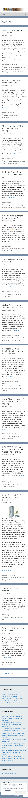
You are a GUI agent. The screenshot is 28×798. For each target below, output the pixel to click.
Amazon (6, 248)
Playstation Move (9, 251)
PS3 (11, 340)
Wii (7, 580)
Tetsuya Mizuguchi (8, 163)
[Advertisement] (15, 3)
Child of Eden (8, 161)
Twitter (20, 388)
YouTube (22, 207)
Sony (17, 207)
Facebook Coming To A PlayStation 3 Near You (12, 350)
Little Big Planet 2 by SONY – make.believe (12, 173)
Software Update (7, 388)
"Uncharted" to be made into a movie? (13, 629)
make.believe (11, 207)
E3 (9, 617)
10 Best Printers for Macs (9, 694)
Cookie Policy (8, 790)
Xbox (13, 159)
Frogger (13, 69)
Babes (6, 617)
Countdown (20, 67)
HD (21, 161)
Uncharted (17, 340)
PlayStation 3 (11, 294)
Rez (23, 161)
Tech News (15, 292)
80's (5, 67)
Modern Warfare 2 (18, 338)
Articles (6, 112)
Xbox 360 (5, 390)
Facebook (14, 205)
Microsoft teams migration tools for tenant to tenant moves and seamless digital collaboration (13, 758)
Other (6, 662)
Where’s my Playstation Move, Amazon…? (12, 217)
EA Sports (7, 484)
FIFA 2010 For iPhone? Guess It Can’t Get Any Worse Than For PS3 (12, 449)
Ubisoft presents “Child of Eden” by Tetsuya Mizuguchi (12, 128)
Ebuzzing (16, 161)
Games (19, 69)
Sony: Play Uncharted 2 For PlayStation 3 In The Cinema (13, 401)
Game (6, 115)
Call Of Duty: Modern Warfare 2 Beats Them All (14, 306)
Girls (18, 617)
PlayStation (7, 159)
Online (16, 115)
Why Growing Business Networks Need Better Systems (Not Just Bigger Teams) (14, 752)
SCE (21, 436)
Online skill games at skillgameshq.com (11, 81)
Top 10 (17, 72)
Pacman (4, 72)
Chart (14, 67)
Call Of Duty (8, 338)
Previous (5, 673)
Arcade (10, 67)
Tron (21, 72)
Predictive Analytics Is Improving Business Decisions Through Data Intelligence (12, 718)
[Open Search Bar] (26, 14)
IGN (5, 294)
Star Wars (11, 72)
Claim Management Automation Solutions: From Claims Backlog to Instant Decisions (12, 724)
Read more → (16, 60)
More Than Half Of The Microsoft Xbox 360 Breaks (12, 497)
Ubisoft (17, 163)
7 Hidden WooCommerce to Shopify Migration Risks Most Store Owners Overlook (13, 735)
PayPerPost (6, 117)
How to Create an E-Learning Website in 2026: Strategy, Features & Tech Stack (13, 746)
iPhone (12, 482)
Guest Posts (13, 64)
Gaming (6, 64)
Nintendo (13, 577)
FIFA (12, 484)
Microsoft (7, 577)
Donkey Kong (6, 69)
